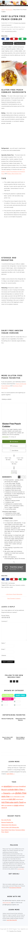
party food (18, 802)
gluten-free (20, 793)
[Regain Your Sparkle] (14, 5)
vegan (11, 587)
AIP (2, 786)
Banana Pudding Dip (7, 718)
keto (21, 796)
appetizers (8, 786)
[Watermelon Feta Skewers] (20, 731)
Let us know (12, 568)
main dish (12, 799)
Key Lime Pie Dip (6, 820)
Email (3, 649)
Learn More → (11, 773)
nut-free (6, 587)
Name (3, 643)
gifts (13, 793)
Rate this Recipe (20, 43)
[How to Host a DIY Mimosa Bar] (7, 749)
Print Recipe (15, 441)
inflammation (17, 796)
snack (5, 805)
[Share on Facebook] (5, 39)
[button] (3, 437)
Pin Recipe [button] (15, 446)
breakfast (22, 786)
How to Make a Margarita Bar (20, 738)
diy (11, 793)
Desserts (18, 585)
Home (3, 9)
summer (9, 805)
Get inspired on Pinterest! (15, 887)
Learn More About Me (12, 920)
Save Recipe (15, 450)
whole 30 (4, 807)
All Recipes (9, 9)
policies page (21, 868)
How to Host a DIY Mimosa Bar (7, 738)
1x (19, 477)
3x (24, 477)
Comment (4, 621)
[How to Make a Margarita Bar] (20, 749)
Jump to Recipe (9, 43)
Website (3, 655)
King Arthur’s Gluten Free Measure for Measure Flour (13, 171)
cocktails (10, 789)
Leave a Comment (6, 25)
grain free (12, 796)
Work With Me (7, 902)
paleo (11, 802)
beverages (15, 786)
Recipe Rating (5, 615)
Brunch (4, 789)
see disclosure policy (10, 31)
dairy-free (12, 585)
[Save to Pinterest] (14, 39)
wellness (21, 805)
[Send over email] (23, 39)
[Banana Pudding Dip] (7, 729)
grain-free (5, 796)
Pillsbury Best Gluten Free (14, 173)
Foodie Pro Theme (15, 931)
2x (21, 477)
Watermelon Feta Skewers (20, 719)
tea (13, 805)
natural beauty (19, 799)
